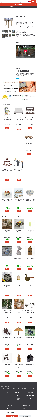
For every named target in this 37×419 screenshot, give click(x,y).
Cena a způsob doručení (18, 396)
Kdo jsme (18, 398)
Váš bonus (25, 1)
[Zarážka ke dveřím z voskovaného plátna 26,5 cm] (19, 255)
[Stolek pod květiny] (8, 28)
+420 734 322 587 (24, 2)
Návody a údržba (18, 392)
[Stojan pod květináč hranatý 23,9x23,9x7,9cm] (19, 116)
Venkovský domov (5, 14)
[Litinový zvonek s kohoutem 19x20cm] (7, 363)
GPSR (18, 399)
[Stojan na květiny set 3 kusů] (19, 167)
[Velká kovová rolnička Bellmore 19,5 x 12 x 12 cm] (19, 363)
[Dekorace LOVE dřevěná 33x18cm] (19, 197)
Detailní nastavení (25, 416)
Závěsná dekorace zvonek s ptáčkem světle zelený (30, 232)
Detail (7, 128)
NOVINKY (6, 392)
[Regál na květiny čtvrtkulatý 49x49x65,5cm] (7, 167)
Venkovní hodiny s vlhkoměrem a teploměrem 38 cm (7, 285)
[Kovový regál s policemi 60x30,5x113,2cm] (7, 116)
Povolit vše (12, 416)
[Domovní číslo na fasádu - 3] (7, 255)
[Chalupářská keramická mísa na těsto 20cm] (30, 197)
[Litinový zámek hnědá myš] (7, 336)
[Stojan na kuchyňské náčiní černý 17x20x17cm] (30, 363)
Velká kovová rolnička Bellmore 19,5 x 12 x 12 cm (18, 366)
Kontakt (20, 1)
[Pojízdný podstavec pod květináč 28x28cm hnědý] (29, 142)
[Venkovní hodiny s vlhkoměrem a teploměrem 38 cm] (7, 282)
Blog (6, 393)
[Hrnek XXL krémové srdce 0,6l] (19, 309)
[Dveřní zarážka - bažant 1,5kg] (30, 282)
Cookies (30, 398)
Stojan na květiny (12, 14)
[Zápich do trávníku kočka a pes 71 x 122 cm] (30, 309)
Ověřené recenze (30, 392)
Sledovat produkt (24, 70)
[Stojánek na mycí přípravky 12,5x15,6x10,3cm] (19, 229)
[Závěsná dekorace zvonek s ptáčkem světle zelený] (30, 229)
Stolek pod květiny (20, 14)
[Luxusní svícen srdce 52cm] (7, 229)
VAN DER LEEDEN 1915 (20, 40)
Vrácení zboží (18, 395)
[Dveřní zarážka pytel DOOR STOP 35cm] (30, 255)
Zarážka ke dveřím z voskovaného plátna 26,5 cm (18, 258)
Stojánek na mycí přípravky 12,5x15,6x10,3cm (18, 232)
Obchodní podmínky (30, 395)
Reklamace (18, 393)
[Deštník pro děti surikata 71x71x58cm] (19, 336)
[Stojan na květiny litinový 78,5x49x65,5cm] (30, 116)
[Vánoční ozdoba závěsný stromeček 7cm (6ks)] (7, 309)
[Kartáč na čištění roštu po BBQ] (19, 282)
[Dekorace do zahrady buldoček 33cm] (30, 336)
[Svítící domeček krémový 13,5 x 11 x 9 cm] (7, 197)
